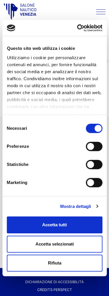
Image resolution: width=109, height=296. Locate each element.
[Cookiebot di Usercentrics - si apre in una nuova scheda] (77, 28)
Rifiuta (54, 262)
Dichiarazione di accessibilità (54, 282)
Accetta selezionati (54, 243)
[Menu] (101, 11)
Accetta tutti (54, 224)
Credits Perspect (54, 290)
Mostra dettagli (75, 206)
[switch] (94, 146)
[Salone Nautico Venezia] (20, 11)
